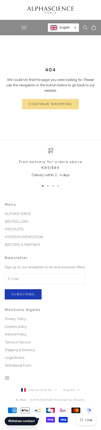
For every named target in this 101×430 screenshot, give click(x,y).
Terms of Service (17, 342)
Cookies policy (16, 326)
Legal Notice (15, 358)
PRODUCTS (14, 229)
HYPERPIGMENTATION (24, 237)
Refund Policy (16, 334)
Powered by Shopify (69, 399)
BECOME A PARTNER (22, 245)
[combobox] (63, 27)
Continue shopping (50, 104)
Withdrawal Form (18, 365)
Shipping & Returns (20, 350)
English (65, 27)
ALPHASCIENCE (18, 214)
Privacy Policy (15, 319)
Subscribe (23, 294)
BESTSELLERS (16, 221)
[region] (50, 163)
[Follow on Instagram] (7, 378)
